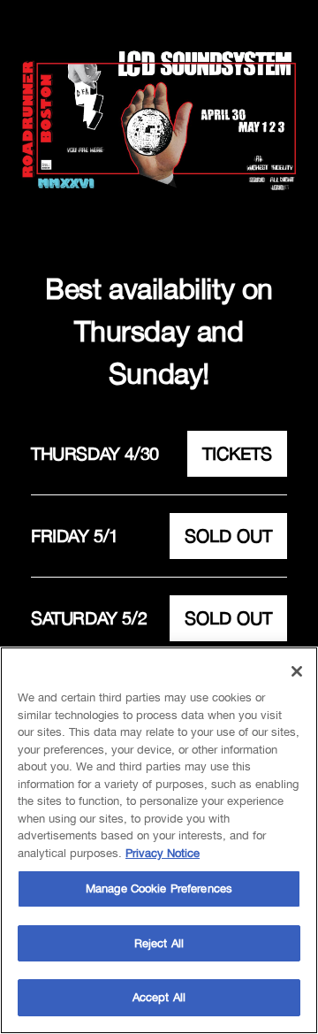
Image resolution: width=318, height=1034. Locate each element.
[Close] (296, 671)
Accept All (159, 997)
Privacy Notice (162, 853)
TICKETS (237, 453)
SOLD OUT (228, 535)
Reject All (159, 943)
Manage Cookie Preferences (159, 888)
